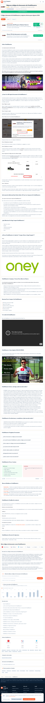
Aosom (20, 650)
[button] (3, 19)
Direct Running (24, 650)
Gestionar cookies (6, 699)
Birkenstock (9, 670)
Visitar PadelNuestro (23, 11)
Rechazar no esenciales (16, 699)
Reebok (40, 650)
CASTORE (6, 651)
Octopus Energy (37, 670)
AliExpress (3, 670)
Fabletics (10, 651)
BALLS (3, 651)
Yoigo (3, 672)
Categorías (14, 690)
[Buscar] (40, 2)
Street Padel (6, 491)
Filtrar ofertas (4, 17)
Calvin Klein (14, 670)
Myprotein (36, 650)
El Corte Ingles (22, 670)
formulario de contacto (20, 524)
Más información (12, 696)
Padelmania (6, 494)
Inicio (2, 676)
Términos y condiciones (39, 688)
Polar (17, 650)
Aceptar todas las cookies (29, 699)
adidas (6, 672)
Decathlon (19, 651)
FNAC (27, 670)
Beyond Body (32, 650)
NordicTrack (8, 650)
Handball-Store (14, 651)
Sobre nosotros (26, 688)
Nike (28, 650)
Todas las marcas (8, 676)
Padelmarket (6, 486)
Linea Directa (31, 670)
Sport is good (13, 650)
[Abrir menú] (43, 2)
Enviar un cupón (26, 690)
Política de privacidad (38, 690)
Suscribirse (40, 578)
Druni (18, 670)
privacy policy (13, 580)
